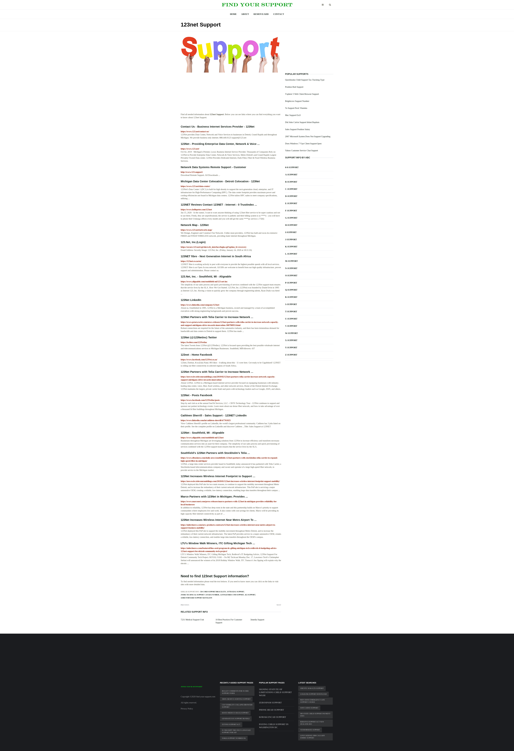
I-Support (291, 232)
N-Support (291, 268)
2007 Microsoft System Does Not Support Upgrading (307, 136)
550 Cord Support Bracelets (213, 592)
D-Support (291, 196)
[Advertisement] (231, 94)
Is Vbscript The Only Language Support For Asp (236, 731)
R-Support (291, 297)
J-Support (291, 239)
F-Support (291, 210)
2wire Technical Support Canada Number (200, 595)
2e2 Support (250, 595)
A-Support (291, 174)
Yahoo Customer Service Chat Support (301, 150)
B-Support (291, 182)
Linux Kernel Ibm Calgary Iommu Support (312, 737)
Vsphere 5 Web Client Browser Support (302, 94)
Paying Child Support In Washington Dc (273, 726)
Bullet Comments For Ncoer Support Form (235, 692)
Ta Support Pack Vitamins (296, 108)
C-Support (291, 189)
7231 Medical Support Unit (192, 619)
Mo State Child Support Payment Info (315, 715)
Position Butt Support (294, 87)
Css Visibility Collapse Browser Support (237, 706)
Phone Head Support (271, 710)
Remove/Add (261, 14)
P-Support (291, 283)
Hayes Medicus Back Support (235, 713)
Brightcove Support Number (297, 101)
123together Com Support (232, 595)
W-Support (291, 333)
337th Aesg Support (235, 592)
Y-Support (291, 347)
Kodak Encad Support (272, 717)
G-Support (291, 218)
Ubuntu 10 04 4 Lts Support (312, 688)
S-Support (291, 304)
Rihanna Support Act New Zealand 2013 (312, 723)
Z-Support (291, 355)
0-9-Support (292, 167)
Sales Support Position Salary (297, 129)
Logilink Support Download (313, 694)
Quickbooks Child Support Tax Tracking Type (304, 80)
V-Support (291, 326)
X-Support (291, 340)
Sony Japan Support (309, 708)
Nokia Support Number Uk (234, 738)
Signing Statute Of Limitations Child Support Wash (275, 692)
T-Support (291, 311)
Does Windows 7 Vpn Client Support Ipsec (303, 143)
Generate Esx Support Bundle (236, 719)
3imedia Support (257, 619)
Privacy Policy (187, 709)
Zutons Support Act (231, 724)
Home (233, 14)
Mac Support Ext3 (293, 115)
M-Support (291, 261)
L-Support (291, 254)
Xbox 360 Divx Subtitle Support (236, 699)
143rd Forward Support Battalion (196, 598)
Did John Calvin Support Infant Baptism (302, 122)
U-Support (291, 319)
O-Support (291, 275)
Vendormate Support (310, 730)
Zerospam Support (270, 702)
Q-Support (291, 290)
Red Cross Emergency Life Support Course (312, 701)
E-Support (291, 203)
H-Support (291, 225)
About (245, 14)
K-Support (291, 246)
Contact (278, 14)
